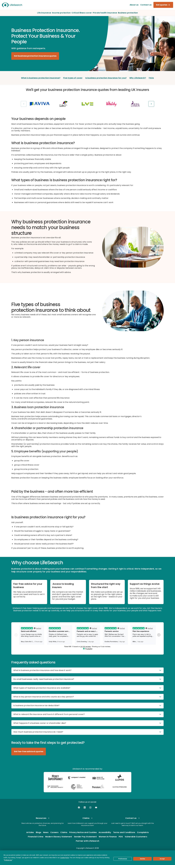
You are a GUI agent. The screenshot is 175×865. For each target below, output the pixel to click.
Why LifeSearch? (137, 78)
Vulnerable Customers (136, 837)
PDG (121, 837)
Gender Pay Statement (85, 837)
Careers (54, 832)
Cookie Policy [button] (64, 857)
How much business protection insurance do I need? (38, 731)
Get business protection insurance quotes (35, 56)
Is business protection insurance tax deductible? (36, 705)
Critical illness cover (82, 13)
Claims (63, 832)
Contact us (146, 4)
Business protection (128, 13)
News (45, 832)
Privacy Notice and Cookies (83, 832)
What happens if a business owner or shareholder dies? (39, 723)
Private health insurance (105, 13)
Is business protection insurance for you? (106, 78)
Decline (142, 859)
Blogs (38, 832)
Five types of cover (72, 78)
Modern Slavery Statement (58, 837)
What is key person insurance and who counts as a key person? (43, 696)
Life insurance (44, 13)
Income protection (61, 13)
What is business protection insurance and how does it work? (42, 670)
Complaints (143, 832)
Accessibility (105, 832)
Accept (162, 859)
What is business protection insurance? (40, 78)
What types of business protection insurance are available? (41, 688)
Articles (30, 832)
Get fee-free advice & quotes (28, 751)
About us (134, 4)
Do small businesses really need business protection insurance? (43, 679)
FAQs (151, 78)
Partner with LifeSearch (87, 841)
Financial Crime (35, 837)
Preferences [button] (8, 860)
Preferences (122, 859)
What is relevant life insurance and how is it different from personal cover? (49, 714)
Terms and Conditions (124, 832)
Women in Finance (108, 837)
